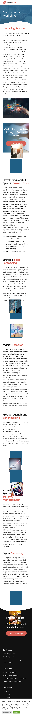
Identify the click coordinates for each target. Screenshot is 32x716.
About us (6, 691)
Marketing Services (9, 654)
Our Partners (7, 694)
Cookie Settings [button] (7, 712)
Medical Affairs (8, 663)
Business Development (10, 675)
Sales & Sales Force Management (14, 660)
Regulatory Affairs (9, 657)
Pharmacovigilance (9, 672)
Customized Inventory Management (15, 678)
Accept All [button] (16, 712)
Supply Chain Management (12, 681)
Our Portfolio (7, 697)
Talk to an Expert (15, 633)
